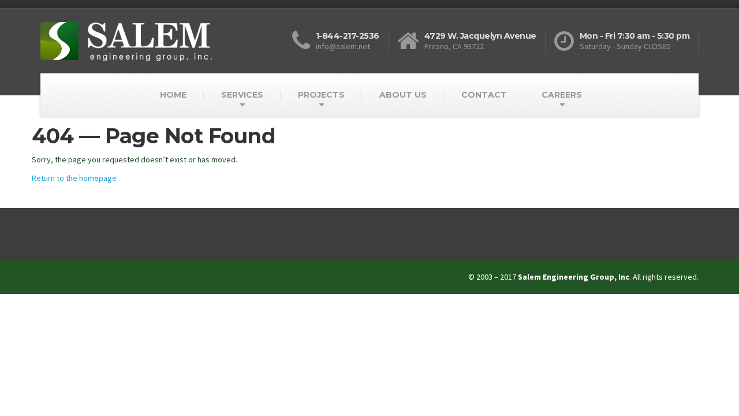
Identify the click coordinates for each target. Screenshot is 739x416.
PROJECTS (321, 95)
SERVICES (242, 95)
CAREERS (562, 95)
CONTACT (484, 95)
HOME (173, 95)
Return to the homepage (74, 178)
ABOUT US (403, 95)
